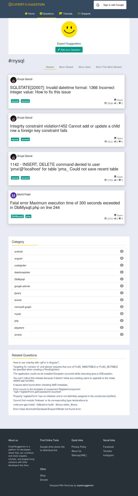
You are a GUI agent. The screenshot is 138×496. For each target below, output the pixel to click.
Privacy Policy (79, 446)
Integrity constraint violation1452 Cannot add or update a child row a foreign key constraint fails (65, 128)
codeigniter (20, 265)
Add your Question (70, 49)
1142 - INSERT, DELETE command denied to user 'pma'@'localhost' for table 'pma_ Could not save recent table (64, 166)
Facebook (108, 446)
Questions (48, 13)
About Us (76, 451)
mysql (17, 313)
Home (31, 13)
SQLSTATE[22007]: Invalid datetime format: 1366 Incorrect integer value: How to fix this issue (62, 89)
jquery (17, 293)
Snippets (86, 13)
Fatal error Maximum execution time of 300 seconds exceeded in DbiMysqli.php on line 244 (65, 205)
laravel (18, 300)
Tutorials (67, 13)
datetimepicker (22, 272)
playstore (19, 327)
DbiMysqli (19, 279)
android (18, 251)
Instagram (108, 455)
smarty (18, 334)
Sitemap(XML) (79, 455)
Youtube (107, 451)
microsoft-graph (22, 307)
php (16, 320)
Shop (43, 475)
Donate (44, 479)
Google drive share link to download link (52, 448)
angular (18, 258)
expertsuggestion (85, 485)
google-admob (22, 286)
